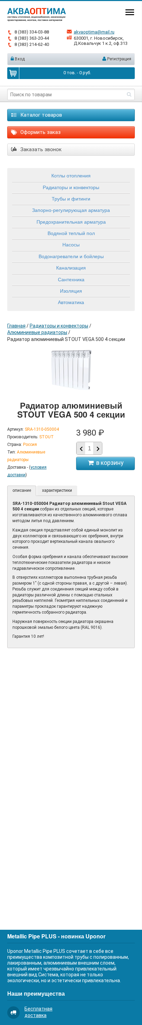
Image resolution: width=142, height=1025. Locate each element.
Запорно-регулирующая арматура (71, 209)
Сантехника (71, 279)
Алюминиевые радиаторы (37, 332)
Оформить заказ (40, 132)
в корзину (108, 462)
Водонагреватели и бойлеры (71, 256)
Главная (16, 326)
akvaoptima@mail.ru (94, 32)
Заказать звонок (40, 149)
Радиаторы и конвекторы (71, 187)
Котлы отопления (71, 175)
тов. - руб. (77, 72)
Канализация (71, 267)
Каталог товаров (40, 115)
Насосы (71, 244)
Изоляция (71, 290)
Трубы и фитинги (71, 198)
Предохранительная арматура (71, 221)
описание (21, 490)
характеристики (57, 490)
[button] (97, 448)
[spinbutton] (89, 448)
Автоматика (71, 302)
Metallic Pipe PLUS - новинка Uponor (56, 936)
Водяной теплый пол (71, 233)
